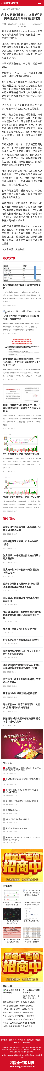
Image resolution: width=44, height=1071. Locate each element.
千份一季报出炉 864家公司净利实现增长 (19, 1019)
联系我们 (12, 1040)
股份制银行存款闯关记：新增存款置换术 (19, 1012)
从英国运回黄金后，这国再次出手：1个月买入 (32, 904)
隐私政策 (30, 1040)
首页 (12, 9)
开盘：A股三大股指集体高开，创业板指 (18, 1016)
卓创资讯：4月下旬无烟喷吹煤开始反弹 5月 (12, 904)
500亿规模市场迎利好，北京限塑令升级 (12, 922)
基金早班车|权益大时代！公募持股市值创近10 (32, 941)
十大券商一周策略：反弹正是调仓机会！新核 (12, 941)
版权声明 (17, 1042)
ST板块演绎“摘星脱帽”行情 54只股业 (17, 1026)
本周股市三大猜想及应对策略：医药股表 (19, 1023)
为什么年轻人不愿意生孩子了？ (31, 991)
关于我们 (3, 1040)
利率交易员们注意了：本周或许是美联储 (19, 1002)
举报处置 (26, 1042)
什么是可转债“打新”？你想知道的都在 (18, 1006)
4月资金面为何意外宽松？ (32, 921)
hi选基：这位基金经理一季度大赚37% (18, 1009)
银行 (17, 9)
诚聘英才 (38, 1040)
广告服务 (21, 1040)
